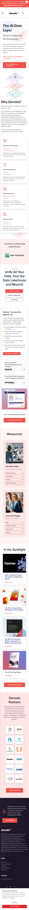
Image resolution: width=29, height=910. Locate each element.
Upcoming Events (11, 483)
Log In (18, 8)
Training (8, 532)
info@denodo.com (7, 879)
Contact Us (4, 870)
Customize (14, 902)
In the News (9, 476)
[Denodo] (14, 13)
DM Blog (13, 8)
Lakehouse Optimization (14, 295)
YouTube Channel (11, 526)
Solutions (3, 866)
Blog (7, 522)
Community (6, 8)
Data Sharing (14, 299)
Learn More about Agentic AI (12, 353)
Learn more (10, 820)
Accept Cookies (14, 906)
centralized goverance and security (13, 332)
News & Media (5, 868)
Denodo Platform (6, 864)
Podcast (8, 480)
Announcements (10, 473)
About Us (4, 862)
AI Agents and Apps (14, 291)
